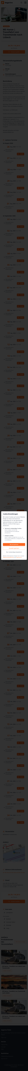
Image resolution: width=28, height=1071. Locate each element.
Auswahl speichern (14, 548)
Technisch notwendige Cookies (13, 528)
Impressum (19, 557)
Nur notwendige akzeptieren (14, 552)
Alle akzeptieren (14, 544)
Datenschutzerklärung (8, 557)
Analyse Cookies (9, 535)
